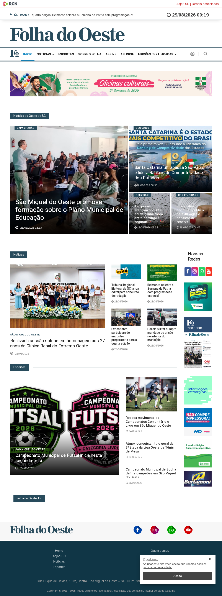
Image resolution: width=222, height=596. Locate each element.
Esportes (66, 54)
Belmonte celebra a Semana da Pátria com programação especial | (82, 15)
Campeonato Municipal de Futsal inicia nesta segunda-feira (58, 458)
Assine (111, 54)
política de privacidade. (157, 567)
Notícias (44, 54)
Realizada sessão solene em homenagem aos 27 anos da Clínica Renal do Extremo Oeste (57, 343)
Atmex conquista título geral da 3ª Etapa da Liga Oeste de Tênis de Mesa (150, 447)
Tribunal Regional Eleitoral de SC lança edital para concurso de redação (125, 290)
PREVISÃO (142, 195)
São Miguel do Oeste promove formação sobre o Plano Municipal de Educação (69, 210)
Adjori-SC (59, 556)
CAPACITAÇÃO (25, 128)
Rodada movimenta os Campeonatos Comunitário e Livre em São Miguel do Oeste (148, 421)
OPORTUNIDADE (188, 195)
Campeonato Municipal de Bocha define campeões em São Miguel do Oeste (151, 473)
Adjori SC (182, 4)
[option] (82, 15)
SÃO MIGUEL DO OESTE (25, 334)
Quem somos (160, 550)
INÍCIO (27, 54)
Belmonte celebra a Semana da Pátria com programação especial (160, 290)
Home (59, 550)
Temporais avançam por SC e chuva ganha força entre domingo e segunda (148, 214)
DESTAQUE (142, 128)
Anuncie (127, 54)
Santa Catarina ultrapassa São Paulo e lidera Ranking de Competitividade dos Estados (169, 172)
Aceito (177, 576)
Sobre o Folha (89, 54)
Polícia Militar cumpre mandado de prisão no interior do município (161, 334)
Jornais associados (205, 4)
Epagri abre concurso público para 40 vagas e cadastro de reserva (190, 214)
